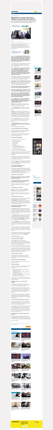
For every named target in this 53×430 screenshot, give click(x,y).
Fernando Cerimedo (23, 0)
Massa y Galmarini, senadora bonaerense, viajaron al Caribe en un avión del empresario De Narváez (16, 339)
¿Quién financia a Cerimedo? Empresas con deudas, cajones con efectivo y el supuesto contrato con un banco (15, 408)
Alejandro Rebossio (23, 361)
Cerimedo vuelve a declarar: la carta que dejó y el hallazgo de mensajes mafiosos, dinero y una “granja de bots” (25, 408)
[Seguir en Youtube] (37, 422)
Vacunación (16, 324)
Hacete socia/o (35, 11)
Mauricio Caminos (13, 410)
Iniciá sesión (38, 11)
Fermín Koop (22, 371)
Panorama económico (16, 0)
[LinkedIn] (27, 26)
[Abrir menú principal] (41, 11)
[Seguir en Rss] (38, 422)
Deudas (33, 0)
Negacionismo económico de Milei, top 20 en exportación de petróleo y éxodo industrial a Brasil (25, 360)
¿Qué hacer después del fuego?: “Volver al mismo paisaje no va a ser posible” (35, 195)
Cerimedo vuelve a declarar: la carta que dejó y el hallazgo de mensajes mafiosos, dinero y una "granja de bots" (38, 80)
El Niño (39, 0)
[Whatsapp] (22, 26)
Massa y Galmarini (31, 0)
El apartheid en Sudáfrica (14, 388)
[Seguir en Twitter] (34, 422)
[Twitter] (26, 26)
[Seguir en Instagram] (36, 422)
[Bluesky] (25, 26)
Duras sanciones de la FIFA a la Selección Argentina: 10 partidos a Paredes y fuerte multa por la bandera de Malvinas (38, 97)
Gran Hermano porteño (19, 0)
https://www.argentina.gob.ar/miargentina (20, 219)
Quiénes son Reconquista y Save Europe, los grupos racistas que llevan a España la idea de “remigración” (15, 380)
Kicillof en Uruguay (28, 0)
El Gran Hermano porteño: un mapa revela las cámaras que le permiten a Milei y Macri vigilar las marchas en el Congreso (25, 339)
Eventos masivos (12, 324)
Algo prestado (42, 0)
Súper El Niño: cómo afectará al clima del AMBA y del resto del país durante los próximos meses (15, 349)
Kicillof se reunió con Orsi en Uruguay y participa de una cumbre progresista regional (25, 389)
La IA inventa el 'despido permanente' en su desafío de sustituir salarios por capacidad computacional (15, 370)
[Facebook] (23, 26)
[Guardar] (29, 26)
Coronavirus (13, 13)
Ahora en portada (13, 352)
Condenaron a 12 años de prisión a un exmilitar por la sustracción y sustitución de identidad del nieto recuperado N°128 (25, 349)
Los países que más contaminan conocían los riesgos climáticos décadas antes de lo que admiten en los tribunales (35, 199)
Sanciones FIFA (35, 0)
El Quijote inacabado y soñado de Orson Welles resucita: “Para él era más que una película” (25, 380)
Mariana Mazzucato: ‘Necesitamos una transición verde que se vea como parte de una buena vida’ (25, 370)
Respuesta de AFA (38, 0)
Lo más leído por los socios (14, 331)
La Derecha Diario (26, 0)
